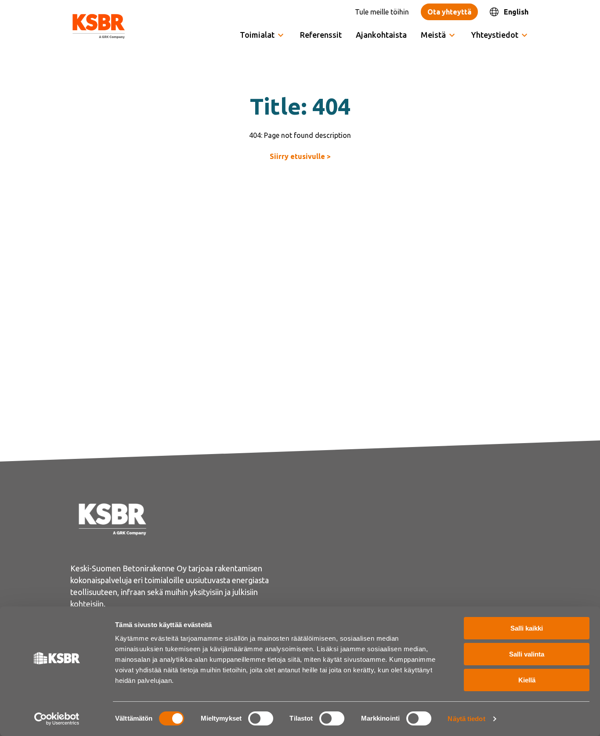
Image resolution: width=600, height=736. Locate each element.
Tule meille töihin (382, 12)
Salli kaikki (526, 628)
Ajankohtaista (381, 34)
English (516, 12)
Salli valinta (526, 654)
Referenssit (321, 34)
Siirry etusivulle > (300, 156)
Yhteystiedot (494, 34)
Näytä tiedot (466, 718)
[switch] (260, 718)
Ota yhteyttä (449, 12)
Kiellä (526, 680)
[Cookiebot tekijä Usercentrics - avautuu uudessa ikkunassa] (56, 718)
